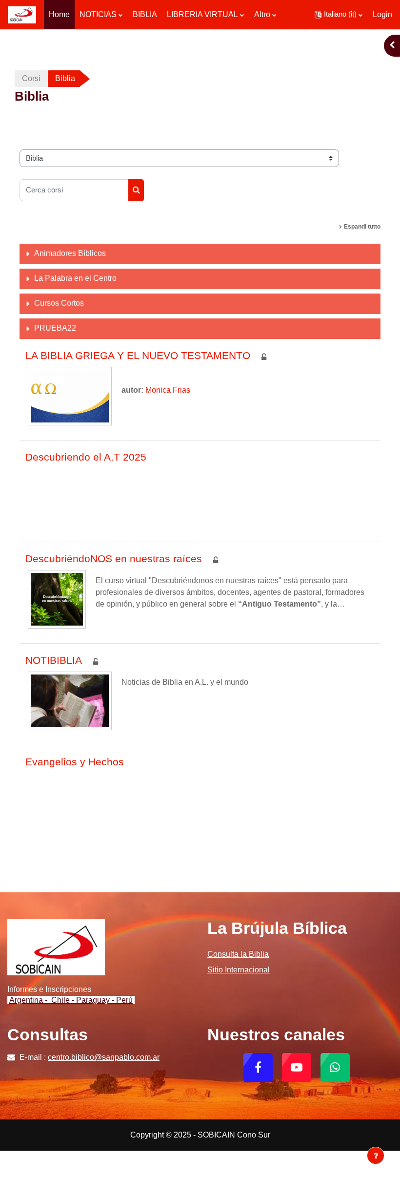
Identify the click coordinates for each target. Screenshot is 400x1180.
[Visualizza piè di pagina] (375, 1155)
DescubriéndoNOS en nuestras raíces (113, 558)
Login (382, 14)
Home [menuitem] (59, 14)
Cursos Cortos (59, 303)
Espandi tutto (362, 226)
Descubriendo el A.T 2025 (85, 457)
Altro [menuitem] (262, 14)
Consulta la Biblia (238, 954)
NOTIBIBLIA (53, 660)
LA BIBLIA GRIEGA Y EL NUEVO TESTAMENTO (137, 355)
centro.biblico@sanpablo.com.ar (104, 1057)
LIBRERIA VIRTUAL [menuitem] (202, 14)
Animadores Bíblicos (70, 253)
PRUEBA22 (55, 328)
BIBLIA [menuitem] (145, 14)
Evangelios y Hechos (74, 761)
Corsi (31, 78)
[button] (338, 14)
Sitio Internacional (238, 970)
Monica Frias (167, 390)
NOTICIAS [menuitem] (98, 14)
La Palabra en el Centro (75, 278)
